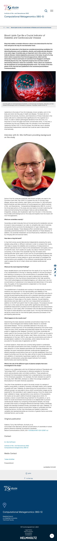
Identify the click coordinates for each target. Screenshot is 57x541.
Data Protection (28, 531)
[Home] (4, 27)
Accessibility (28, 533)
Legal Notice (28, 530)
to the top (29, 478)
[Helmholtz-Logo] (28, 538)
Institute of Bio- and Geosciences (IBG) (16, 445)
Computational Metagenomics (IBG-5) (24, 16)
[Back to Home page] (23, 8)
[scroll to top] (52, 536)
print (29, 473)
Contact (7, 436)
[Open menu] (51, 11)
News (8, 27)
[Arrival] (55, 275)
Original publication (12, 419)
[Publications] (55, 272)
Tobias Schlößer (9, 459)
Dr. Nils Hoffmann (10, 442)
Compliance (28, 535)
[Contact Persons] (55, 265)
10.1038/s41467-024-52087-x (37, 430)
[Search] (46, 11)
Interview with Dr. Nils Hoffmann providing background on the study (27, 136)
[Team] (55, 268)
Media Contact (10, 453)
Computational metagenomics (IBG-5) (16, 447)
